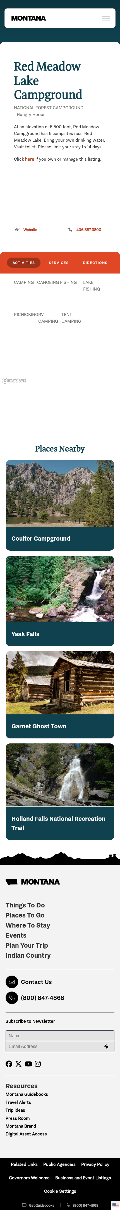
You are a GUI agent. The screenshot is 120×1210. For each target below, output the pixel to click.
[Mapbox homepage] (14, 380)
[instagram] (38, 1064)
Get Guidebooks (41, 1205)
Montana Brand (21, 1126)
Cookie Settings (60, 1191)
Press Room (18, 1118)
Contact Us (36, 982)
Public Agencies (59, 1164)
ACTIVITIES (24, 262)
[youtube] (28, 1064)
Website (30, 229)
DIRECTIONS (95, 262)
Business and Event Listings (83, 1177)
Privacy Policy (95, 1164)
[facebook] (9, 1064)
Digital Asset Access (26, 1134)
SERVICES (59, 262)
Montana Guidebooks (27, 1094)
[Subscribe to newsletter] (106, 1046)
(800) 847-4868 (42, 998)
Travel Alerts (18, 1102)
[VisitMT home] (25, 18)
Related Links (24, 1164)
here (29, 159)
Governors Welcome (29, 1177)
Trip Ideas (15, 1110)
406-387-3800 (88, 229)
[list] (60, 311)
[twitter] (18, 1064)
